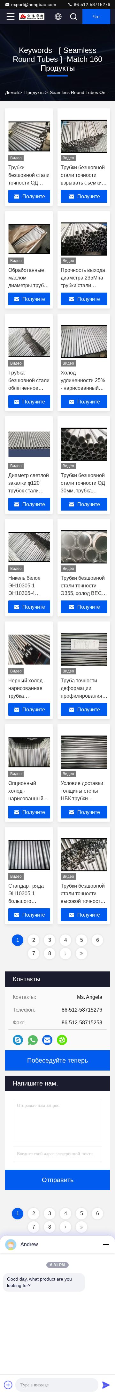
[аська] (62, 1040)
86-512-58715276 (91, 4)
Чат (96, 16)
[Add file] (8, 1385)
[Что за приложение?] (32, 1040)
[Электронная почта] (47, 1040)
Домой (12, 92)
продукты (34, 92)
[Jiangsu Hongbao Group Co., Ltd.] (31, 16)
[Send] (106, 1385)
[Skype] (18, 1040)
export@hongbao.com (33, 4)
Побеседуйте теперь (57, 1060)
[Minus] (106, 1244)
